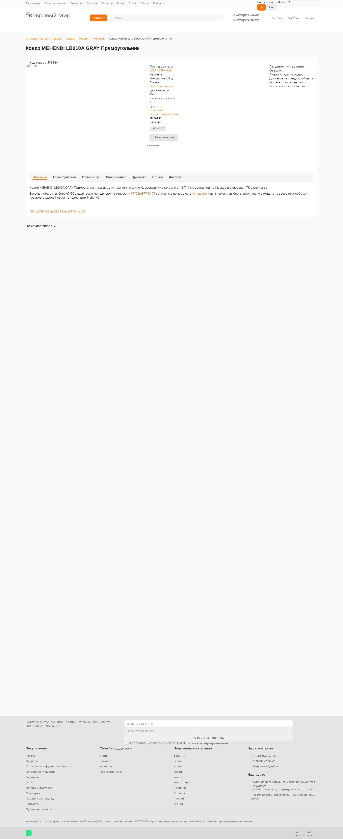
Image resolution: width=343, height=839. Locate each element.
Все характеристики (164, 114)
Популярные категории (192, 748)
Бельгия (179, 755)
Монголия (180, 782)
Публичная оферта (39, 809)
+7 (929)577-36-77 (245, 20)
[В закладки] (314, 236)
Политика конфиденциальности (48, 766)
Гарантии (107, 3)
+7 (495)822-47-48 (245, 15)
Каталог (99, 18)
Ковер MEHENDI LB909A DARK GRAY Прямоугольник (66, 300)
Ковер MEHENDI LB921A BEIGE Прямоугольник (61, 491)
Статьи (145, 3)
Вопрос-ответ (116, 177)
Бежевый (156, 110)
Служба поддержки (116, 748)
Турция (84, 38)
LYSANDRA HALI (160, 70)
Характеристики (64, 177)
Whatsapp (199, 193)
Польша (179, 793)
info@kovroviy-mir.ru (265, 766)
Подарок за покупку (40, 798)
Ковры (70, 38)
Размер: (155, 122)
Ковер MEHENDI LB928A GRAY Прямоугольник (61, 682)
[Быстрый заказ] (48, 317)
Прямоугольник (161, 86)
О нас (30, 782)
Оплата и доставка (55, 3)
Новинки (179, 787)
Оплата (157, 177)
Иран (177, 766)
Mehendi (99, 38)
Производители (111, 771)
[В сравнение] (314, 244)
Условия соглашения (40, 771)
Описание (40, 177)
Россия (178, 798)
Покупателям (36, 748)
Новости (106, 766)
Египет (178, 761)
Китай (177, 771)
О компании (33, 3)
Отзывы (133, 3)
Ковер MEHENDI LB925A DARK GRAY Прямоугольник (65, 587)
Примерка (76, 3)
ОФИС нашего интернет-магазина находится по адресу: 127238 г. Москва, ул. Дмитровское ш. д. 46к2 (283, 785)
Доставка (175, 177)
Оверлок (92, 3)
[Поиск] (219, 18)
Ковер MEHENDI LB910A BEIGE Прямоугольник (61, 396)
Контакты (158, 3)
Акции (120, 3)
